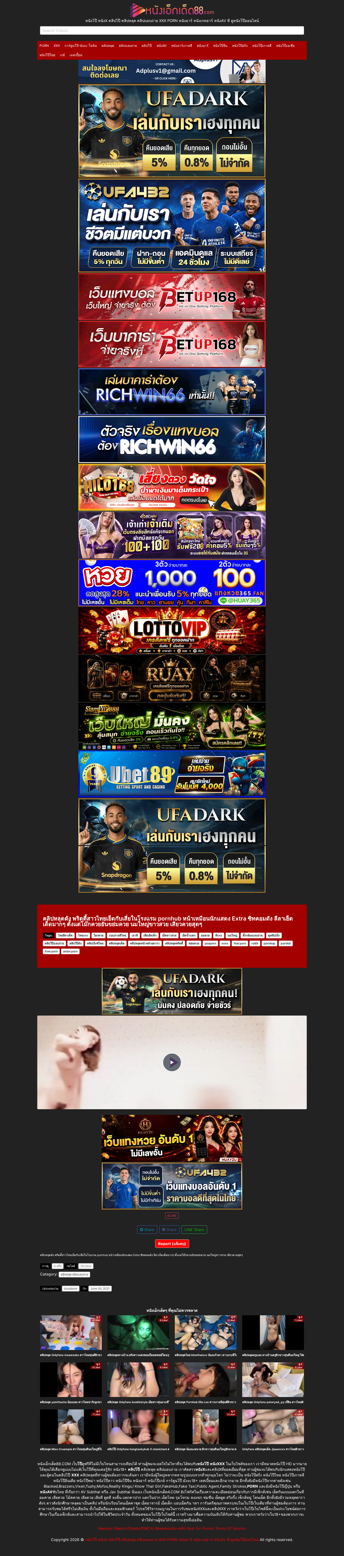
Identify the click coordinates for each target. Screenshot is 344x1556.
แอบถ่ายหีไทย (117, 935)
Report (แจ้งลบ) (172, 1243)
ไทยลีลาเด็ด (65, 935)
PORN (44, 46)
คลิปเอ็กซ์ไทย (95, 943)
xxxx (225, 943)
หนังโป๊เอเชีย (285, 46)
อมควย (205, 935)
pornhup (269, 943)
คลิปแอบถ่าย (128, 46)
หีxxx (218, 935)
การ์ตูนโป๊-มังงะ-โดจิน (81, 46)
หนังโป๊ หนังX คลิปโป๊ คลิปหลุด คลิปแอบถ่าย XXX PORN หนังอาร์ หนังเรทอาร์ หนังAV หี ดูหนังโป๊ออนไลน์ (172, 1539)
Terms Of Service (230, 1528)
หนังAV (162, 46)
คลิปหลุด (108, 46)
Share (148, 1229)
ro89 (255, 943)
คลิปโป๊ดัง (75, 943)
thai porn (240, 943)
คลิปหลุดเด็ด (116, 943)
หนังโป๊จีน (220, 46)
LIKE (173, 1215)
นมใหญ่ (232, 935)
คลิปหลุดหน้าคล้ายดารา (145, 943)
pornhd (286, 943)
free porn (51, 951)
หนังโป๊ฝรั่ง (240, 46)
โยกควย (98, 935)
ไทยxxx (83, 935)
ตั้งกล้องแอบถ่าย (253, 935)
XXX (57, 46)
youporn (210, 943)
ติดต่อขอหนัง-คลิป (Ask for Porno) (184, 1528)
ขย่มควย (194, 943)
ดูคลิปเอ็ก (274, 935)
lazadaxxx (70, 1288)
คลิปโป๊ (147, 46)
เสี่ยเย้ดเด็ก (150, 935)
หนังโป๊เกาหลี (261, 46)
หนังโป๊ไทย (47, 55)
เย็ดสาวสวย (169, 935)
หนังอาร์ (203, 46)
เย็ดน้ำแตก (188, 935)
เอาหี (135, 935)
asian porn (70, 951)
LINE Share (194, 1229)
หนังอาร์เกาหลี (181, 46)
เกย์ (62, 55)
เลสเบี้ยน (76, 55)
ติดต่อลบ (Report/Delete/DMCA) (126, 1528)
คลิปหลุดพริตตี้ (174, 943)
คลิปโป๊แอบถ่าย (54, 943)
